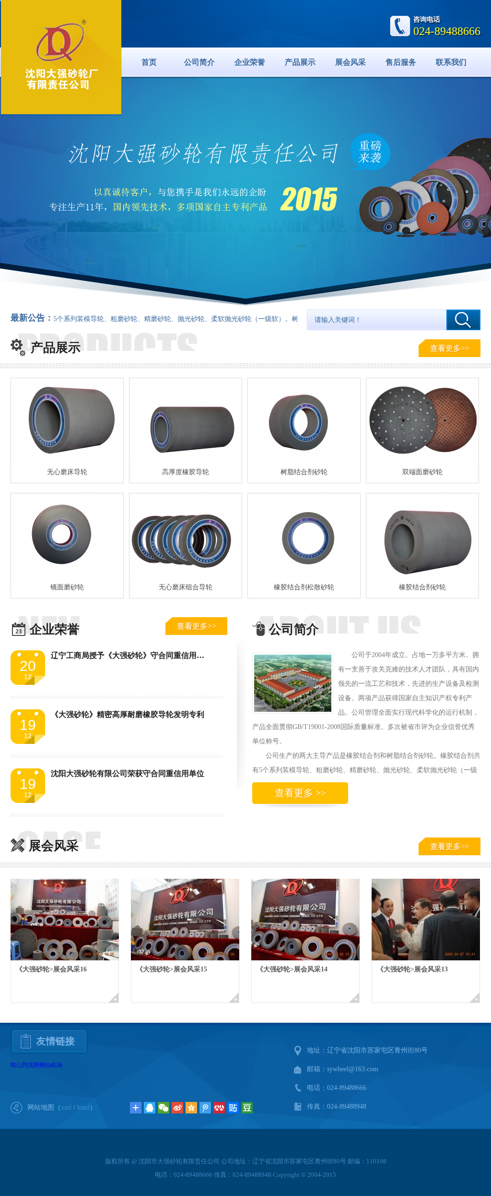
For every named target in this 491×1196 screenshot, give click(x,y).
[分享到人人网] (219, 1107)
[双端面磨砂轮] (422, 421)
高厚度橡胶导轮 (185, 472)
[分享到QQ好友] (149, 1107)
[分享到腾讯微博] (205, 1107)
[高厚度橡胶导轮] (185, 421)
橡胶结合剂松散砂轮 (304, 587)
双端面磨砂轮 (422, 472)
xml (66, 1107)
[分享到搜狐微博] (247, 1107)
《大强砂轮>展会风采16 (51, 969)
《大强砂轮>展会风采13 (412, 969)
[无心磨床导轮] (67, 421)
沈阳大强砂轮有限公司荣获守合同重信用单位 (127, 773)
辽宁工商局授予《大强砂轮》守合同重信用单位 (131, 655)
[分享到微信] (163, 1107)
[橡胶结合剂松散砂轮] (304, 536)
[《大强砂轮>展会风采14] (311, 919)
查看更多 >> (300, 793)
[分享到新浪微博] (177, 1107)
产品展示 (300, 62)
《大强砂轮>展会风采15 (171, 969)
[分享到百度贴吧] (233, 1107)
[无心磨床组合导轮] (185, 536)
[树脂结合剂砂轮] (304, 421)
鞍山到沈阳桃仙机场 (36, 1065)
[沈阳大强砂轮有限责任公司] (61, 55)
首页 (149, 62)
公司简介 (199, 62)
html (83, 1107)
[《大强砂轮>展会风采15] (191, 919)
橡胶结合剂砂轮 (422, 587)
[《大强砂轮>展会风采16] (71, 919)
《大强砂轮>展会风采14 (292, 969)
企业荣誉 (249, 62)
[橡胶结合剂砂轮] (422, 536)
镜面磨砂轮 (67, 587)
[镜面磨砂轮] (67, 536)
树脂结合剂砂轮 (304, 472)
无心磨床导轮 (67, 472)
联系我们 (451, 62)
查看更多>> (449, 348)
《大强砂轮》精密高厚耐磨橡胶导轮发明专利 (127, 714)
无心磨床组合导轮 (185, 587)
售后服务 (401, 62)
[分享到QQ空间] (191, 1107)
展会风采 (350, 62)
